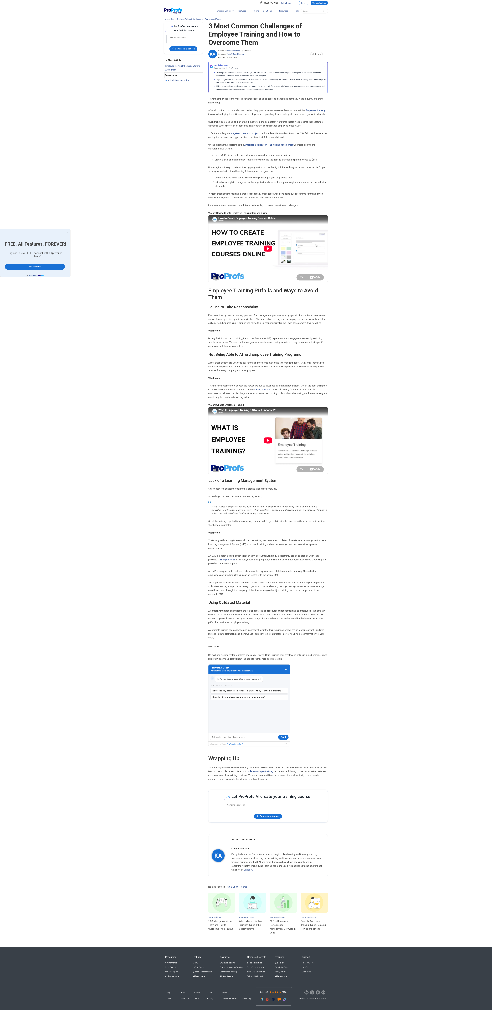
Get (32, 275)
